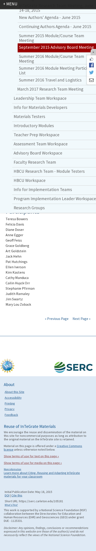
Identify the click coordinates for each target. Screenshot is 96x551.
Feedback (11, 415)
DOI (7, 495)
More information (12, 469)
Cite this (16, 495)
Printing (10, 403)
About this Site (14, 392)
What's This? (11, 504)
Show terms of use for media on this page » (33, 463)
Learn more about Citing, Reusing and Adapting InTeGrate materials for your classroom (42, 474)
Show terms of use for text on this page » (31, 456)
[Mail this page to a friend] (91, 80)
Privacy (10, 409)
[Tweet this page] (91, 73)
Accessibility (13, 398)
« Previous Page (57, 318)
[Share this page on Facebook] (91, 65)
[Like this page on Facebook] (91, 59)
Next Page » (81, 318)
